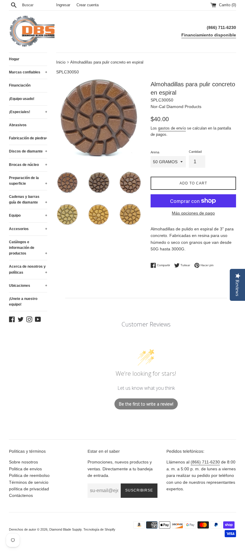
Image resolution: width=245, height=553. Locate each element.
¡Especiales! (28, 112)
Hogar (14, 59)
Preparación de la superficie (28, 181)
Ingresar (63, 5)
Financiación (19, 85)
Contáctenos (21, 495)
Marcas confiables (28, 72)
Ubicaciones (28, 286)
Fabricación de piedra (28, 138)
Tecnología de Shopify (99, 529)
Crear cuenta (87, 5)
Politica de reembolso (29, 475)
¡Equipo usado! (21, 99)
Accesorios (28, 229)
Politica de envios (25, 468)
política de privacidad (29, 488)
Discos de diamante (28, 151)
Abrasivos (18, 125)
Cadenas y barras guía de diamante (28, 199)
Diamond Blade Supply (65, 529)
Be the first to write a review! (146, 404)
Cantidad (195, 151)
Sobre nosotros (23, 462)
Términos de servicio (28, 482)
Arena (155, 152)
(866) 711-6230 (205, 462)
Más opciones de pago (193, 213)
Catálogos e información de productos (28, 247)
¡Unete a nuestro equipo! (23, 301)
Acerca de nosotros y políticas (28, 269)
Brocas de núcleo (28, 165)
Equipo (28, 215)
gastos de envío (172, 128)
